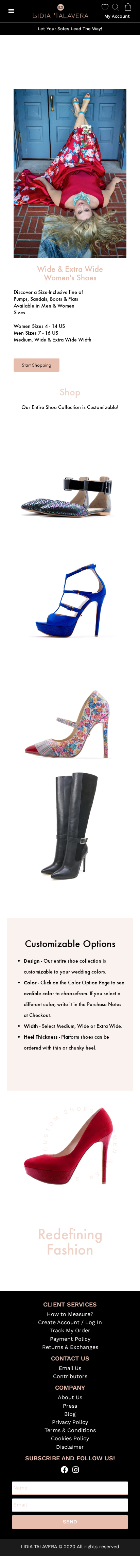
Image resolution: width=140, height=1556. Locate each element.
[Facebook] (64, 1470)
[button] (11, 11)
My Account (117, 16)
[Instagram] (75, 1470)
